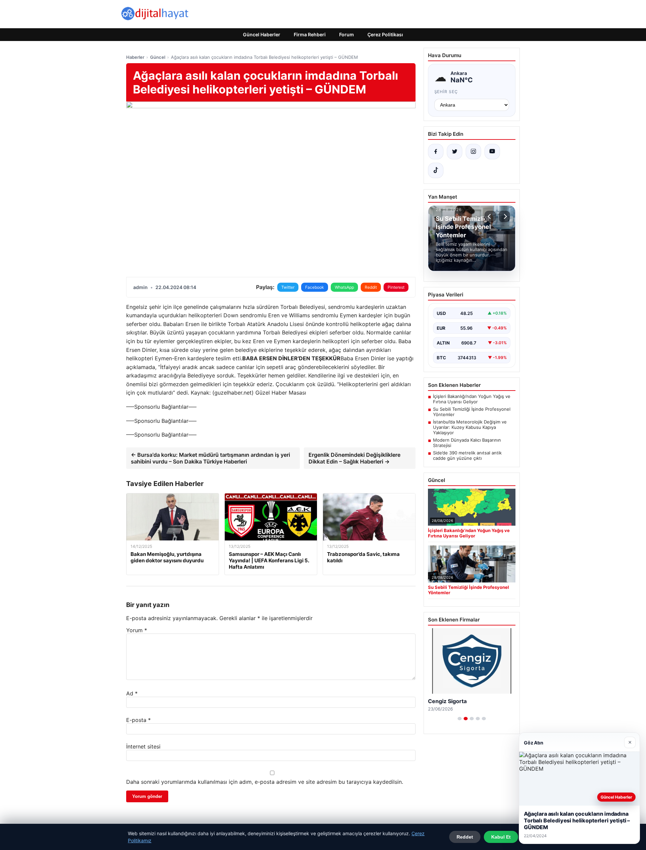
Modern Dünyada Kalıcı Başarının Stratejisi (467, 442)
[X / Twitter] (454, 151)
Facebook (314, 287)
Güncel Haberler (261, 34)
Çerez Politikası (385, 34)
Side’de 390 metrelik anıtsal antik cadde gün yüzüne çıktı (467, 455)
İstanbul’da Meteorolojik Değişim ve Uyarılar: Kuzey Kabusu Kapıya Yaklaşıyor (470, 427)
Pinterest (396, 287)
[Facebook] (435, 151)
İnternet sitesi (143, 746)
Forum (346, 34)
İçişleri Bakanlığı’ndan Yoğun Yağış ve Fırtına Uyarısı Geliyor (471, 399)
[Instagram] (473, 151)
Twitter (287, 287)
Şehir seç (446, 91)
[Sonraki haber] (504, 216)
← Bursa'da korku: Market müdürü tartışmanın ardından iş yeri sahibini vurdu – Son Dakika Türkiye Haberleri (210, 458)
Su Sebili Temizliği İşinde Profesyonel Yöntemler (471, 411)
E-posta (138, 720)
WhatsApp (344, 287)
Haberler (135, 57)
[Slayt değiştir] (460, 718)
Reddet (465, 837)
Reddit (371, 287)
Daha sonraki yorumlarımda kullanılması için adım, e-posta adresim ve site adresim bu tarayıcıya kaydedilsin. (264, 781)
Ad (132, 693)
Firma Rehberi (310, 34)
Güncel (157, 57)
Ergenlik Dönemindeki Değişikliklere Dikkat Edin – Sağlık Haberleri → (354, 458)
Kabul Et (501, 837)
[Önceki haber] (490, 216)
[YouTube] (492, 151)
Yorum (136, 630)
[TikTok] (435, 170)
